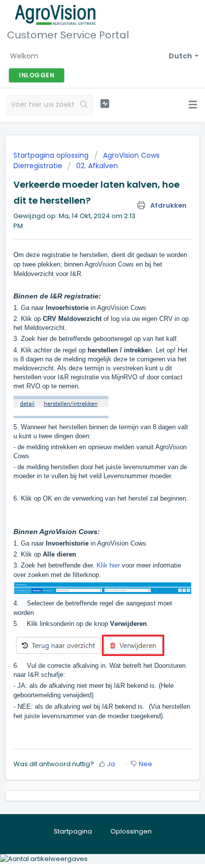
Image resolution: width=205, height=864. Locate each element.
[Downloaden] (84, 432)
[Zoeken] (84, 105)
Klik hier (108, 565)
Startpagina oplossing (52, 155)
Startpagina (73, 831)
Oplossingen (131, 831)
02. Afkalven (97, 166)
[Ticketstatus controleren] (105, 104)
